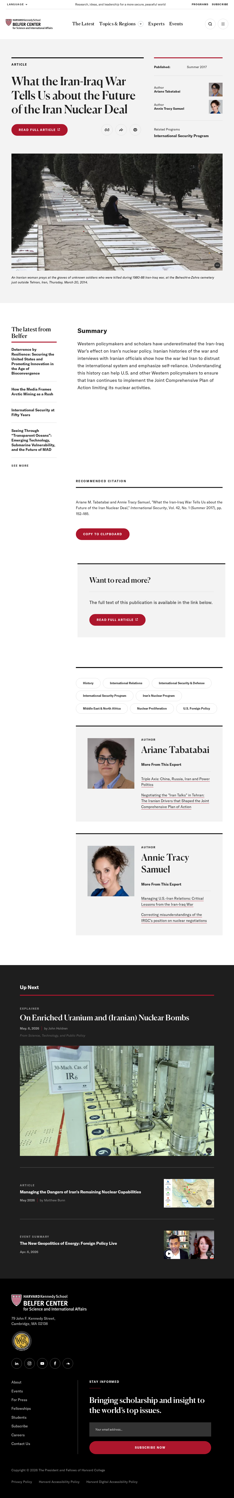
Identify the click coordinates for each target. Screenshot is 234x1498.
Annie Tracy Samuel (169, 108)
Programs (200, 4)
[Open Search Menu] (210, 24)
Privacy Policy (21, 1482)
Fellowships (21, 1408)
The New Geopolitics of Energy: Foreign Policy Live (68, 1243)
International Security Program (181, 135)
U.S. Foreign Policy (196, 708)
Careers (18, 1435)
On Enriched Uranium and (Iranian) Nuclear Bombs (104, 1017)
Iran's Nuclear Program (159, 695)
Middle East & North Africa (102, 708)
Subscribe (220, 4)
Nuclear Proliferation (152, 708)
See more (20, 465)
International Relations (126, 683)
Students (19, 1417)
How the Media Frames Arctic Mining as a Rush (32, 391)
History (88, 683)
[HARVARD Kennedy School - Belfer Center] (29, 24)
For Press (19, 1399)
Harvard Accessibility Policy (59, 1482)
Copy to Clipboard (102, 534)
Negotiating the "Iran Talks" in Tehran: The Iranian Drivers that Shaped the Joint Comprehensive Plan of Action (175, 801)
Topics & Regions (121, 24)
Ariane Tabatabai (167, 91)
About (16, 1382)
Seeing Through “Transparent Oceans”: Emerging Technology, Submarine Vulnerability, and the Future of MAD (33, 440)
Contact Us (20, 1443)
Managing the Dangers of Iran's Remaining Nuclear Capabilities (80, 1192)
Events (17, 1391)
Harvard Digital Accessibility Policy (112, 1482)
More (223, 24)
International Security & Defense (182, 683)
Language (15, 4)
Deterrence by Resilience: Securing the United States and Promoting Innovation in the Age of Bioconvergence (32, 361)
